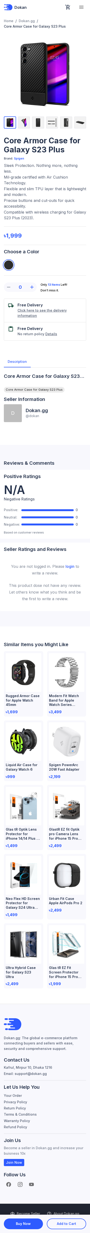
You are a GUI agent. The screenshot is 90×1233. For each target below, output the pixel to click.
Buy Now (23, 1224)
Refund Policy (15, 1127)
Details (51, 334)
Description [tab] (17, 361)
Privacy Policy (15, 1102)
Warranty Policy (17, 1121)
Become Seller (28, 1214)
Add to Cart (66, 1224)
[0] (68, 7)
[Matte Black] (8, 265)
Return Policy (15, 1108)
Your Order (13, 1095)
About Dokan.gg (66, 1214)
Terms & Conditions (20, 1114)
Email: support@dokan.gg (25, 1074)
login (70, 566)
